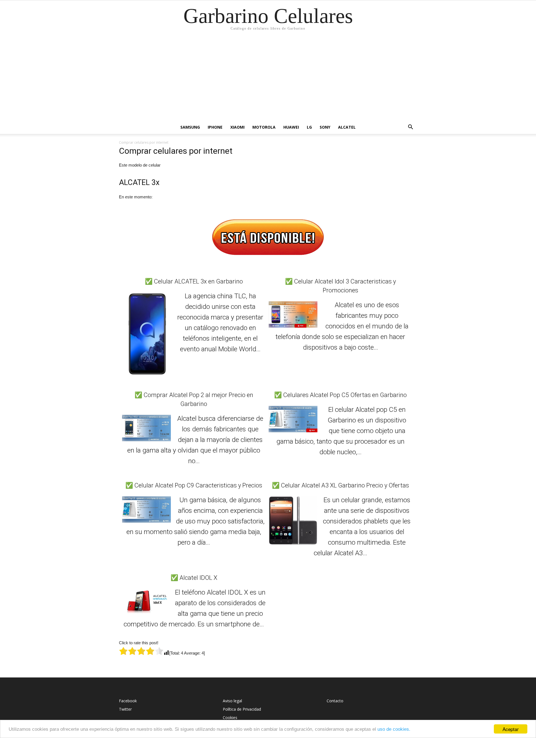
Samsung (190, 127)
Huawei (291, 127)
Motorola (264, 127)
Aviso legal (232, 700)
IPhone (215, 127)
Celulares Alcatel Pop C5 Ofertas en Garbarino (345, 394)
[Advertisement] (268, 79)
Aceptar (510, 728)
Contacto (335, 700)
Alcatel (347, 127)
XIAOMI (237, 127)
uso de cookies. (393, 729)
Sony (325, 127)
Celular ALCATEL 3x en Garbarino (198, 281)
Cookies (230, 717)
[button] (410, 127)
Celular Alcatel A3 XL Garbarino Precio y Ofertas (345, 485)
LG (309, 127)
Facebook (128, 700)
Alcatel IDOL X (198, 577)
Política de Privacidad (242, 709)
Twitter (125, 709)
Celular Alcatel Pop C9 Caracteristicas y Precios (198, 485)
